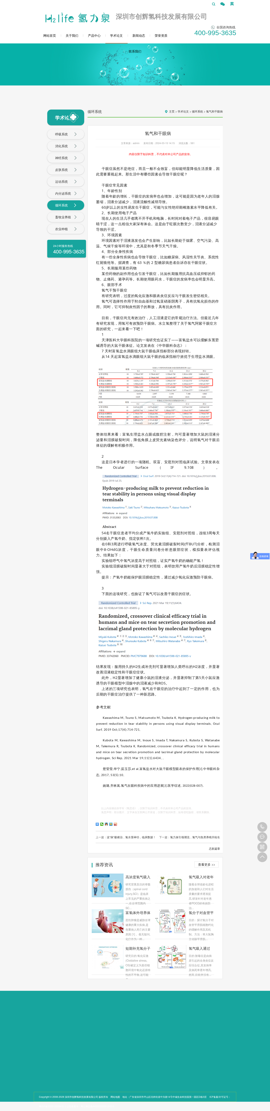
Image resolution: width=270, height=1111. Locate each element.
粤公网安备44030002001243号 (97, 1106)
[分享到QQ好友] (106, 824)
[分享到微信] (102, 824)
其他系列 (66, 1048)
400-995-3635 (262, 827)
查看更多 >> (206, 864)
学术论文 (116, 35)
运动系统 (61, 181)
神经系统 (61, 158)
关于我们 (72, 35)
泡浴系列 (66, 1044)
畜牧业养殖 (63, 217)
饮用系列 (66, 1039)
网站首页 (49, 35)
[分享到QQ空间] (111, 824)
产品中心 (94, 35)
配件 (63, 1053)
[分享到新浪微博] (115, 824)
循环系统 (61, 205)
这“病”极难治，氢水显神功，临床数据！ (131, 837)
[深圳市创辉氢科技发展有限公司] (77, 16)
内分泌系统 (63, 193)
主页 (172, 111)
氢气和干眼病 (214, 111)
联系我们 (135, 51)
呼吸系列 (66, 1034)
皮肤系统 (61, 169)
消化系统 (61, 146)
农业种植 (61, 229)
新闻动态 (138, 35)
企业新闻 (97, 1027)
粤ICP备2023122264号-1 (52, 1106)
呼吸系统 (61, 134)
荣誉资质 (161, 35)
